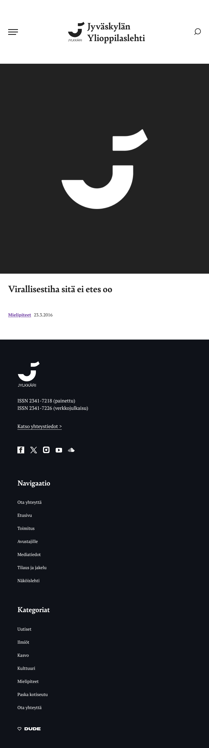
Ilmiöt (23, 642)
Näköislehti (28, 581)
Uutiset (24, 629)
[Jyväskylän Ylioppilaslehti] (28, 385)
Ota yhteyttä (29, 502)
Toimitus (26, 528)
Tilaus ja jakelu (32, 567)
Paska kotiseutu (32, 694)
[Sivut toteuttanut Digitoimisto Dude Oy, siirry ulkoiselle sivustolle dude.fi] (29, 730)
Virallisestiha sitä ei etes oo (60, 288)
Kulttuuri (26, 668)
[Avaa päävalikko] (13, 32)
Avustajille (27, 541)
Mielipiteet (19, 315)
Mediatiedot (29, 554)
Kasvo (23, 655)
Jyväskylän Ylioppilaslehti (116, 32)
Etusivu (24, 515)
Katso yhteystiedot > (39, 426)
